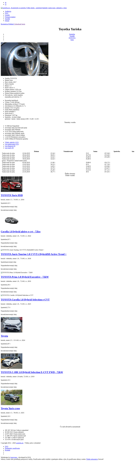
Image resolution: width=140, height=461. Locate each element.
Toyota (4, 336)
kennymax (14, 457)
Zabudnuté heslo (19, 24)
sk (5, 2)
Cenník (7, 15)
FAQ (6, 13)
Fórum (7, 20)
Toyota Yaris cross (10, 408)
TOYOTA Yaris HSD (12, 195)
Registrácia (4, 24)
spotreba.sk (19, 443)
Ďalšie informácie (92, 459)
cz (5, 4)
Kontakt (7, 450)
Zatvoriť (101, 459)
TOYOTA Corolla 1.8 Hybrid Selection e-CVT (25, 299)
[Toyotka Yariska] (24, 75)
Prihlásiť (11, 24)
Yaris (72, 40)
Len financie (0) (10, 146)
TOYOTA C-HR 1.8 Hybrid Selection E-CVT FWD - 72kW (32, 372)
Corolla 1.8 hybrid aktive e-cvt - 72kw (21, 231)
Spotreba (72, 34)
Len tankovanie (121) (12, 144)
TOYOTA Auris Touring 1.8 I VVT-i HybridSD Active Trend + (34, 254)
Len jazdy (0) (9, 148)
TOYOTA (72, 38)
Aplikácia (8, 11)
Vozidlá (7, 19)
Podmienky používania (12, 448)
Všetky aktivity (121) (12, 142)
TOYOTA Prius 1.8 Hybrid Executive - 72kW (25, 277)
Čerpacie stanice (10, 17)
